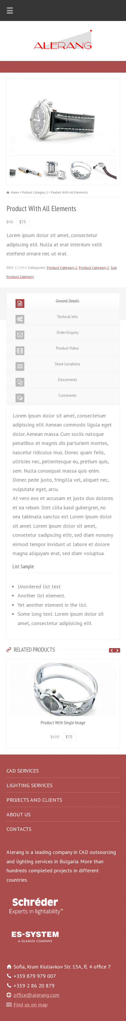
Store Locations (67, 364)
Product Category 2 (94, 267)
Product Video (67, 348)
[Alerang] (63, 47)
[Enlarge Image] (63, 83)
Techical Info (67, 316)
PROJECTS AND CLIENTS (34, 800)
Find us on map (30, 1004)
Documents (67, 379)
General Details (67, 301)
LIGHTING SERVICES (29, 785)
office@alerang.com (36, 995)
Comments (67, 395)
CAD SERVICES (22, 770)
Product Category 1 (62, 267)
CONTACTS (18, 829)
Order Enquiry (68, 332)
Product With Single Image (63, 722)
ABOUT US (18, 814)
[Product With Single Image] (63, 664)
